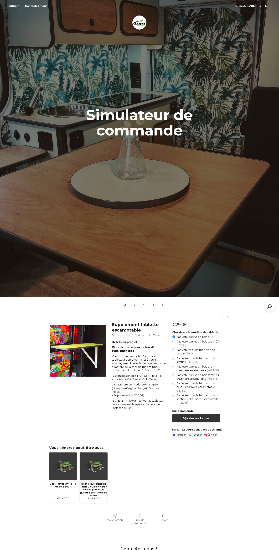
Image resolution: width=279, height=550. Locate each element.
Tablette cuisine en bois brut (195, 336)
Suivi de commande (139, 522)
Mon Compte (115, 520)
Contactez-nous (36, 6)
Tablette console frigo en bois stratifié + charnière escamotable (197, 399)
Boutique (12, 6)
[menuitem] (223, 316)
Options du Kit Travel (147, 335)
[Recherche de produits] (270, 306)
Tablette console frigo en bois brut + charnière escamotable (197, 387)
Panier (164, 520)
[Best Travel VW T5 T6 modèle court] (63, 466)
